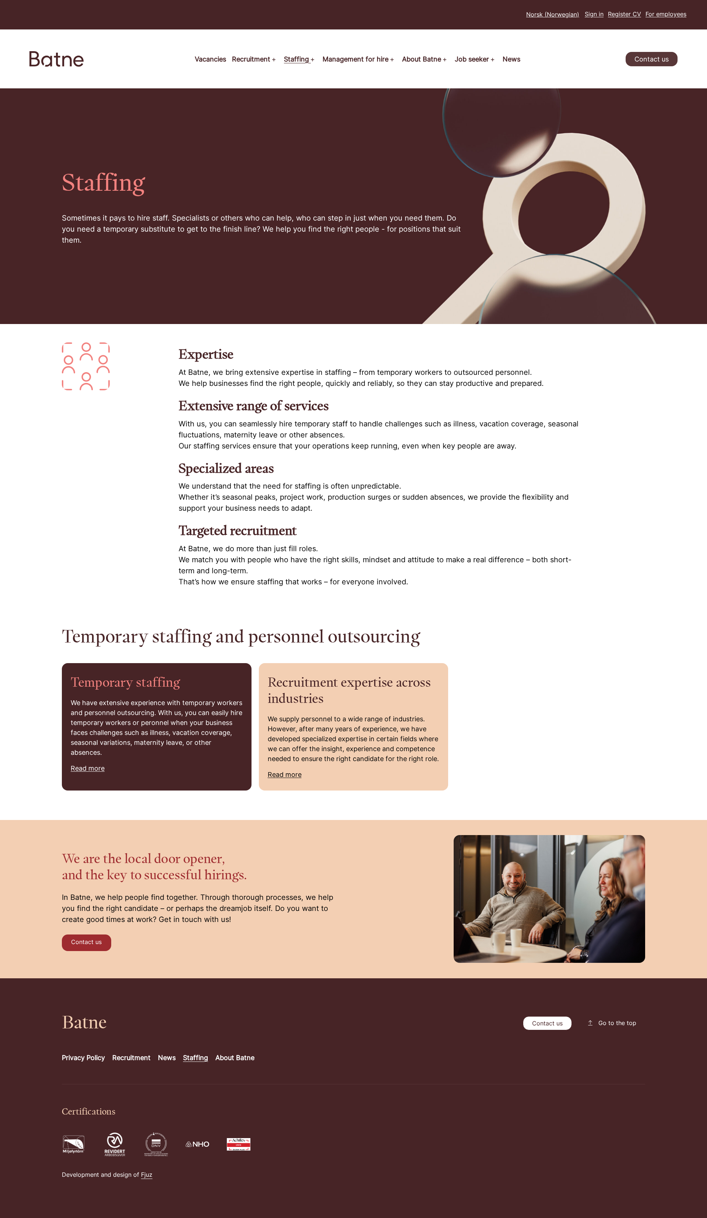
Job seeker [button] (473, 59)
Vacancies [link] (210, 59)
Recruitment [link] (131, 1058)
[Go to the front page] (56, 58)
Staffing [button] (297, 59)
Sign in (594, 15)
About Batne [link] (234, 1058)
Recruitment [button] (252, 59)
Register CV (624, 15)
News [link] (511, 59)
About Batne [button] (422, 59)
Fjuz (146, 1175)
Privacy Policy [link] (83, 1058)
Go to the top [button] (617, 1024)
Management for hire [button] (356, 59)
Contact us (651, 59)
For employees (666, 15)
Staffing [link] (195, 1058)
